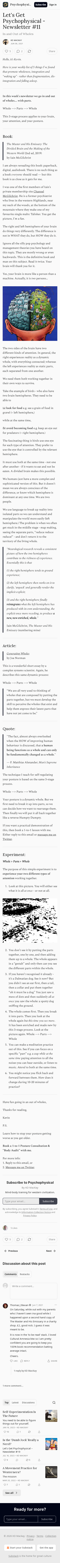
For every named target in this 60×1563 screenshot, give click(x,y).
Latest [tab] (15, 1402)
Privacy (30, 1536)
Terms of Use (46, 1208)
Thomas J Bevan (19, 1305)
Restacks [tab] (25, 1274)
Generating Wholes (18, 653)
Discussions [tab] (28, 1402)
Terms (39, 1536)
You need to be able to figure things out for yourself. (19, 1422)
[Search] (54, 1402)
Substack (13, 1556)
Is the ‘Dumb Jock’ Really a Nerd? (20, 1442)
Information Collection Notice (36, 1212)
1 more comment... (13, 1385)
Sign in (53, 4)
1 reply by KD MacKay (25, 1370)
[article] (30, 1422)
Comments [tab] (10, 1274)
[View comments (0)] (17, 1460)
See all (9, 1492)
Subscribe (41, 4)
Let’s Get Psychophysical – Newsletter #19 (18, 1450)
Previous (13, 1250)
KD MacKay (16, 40)
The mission (9, 1476)
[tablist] (17, 1274)
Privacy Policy (29, 1215)
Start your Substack (21, 1547)
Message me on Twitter (20, 1167)
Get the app (46, 1547)
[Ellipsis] (55, 1305)
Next (49, 1250)
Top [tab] (6, 1402)
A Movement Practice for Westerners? (20, 1470)
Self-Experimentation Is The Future (19, 1414)
